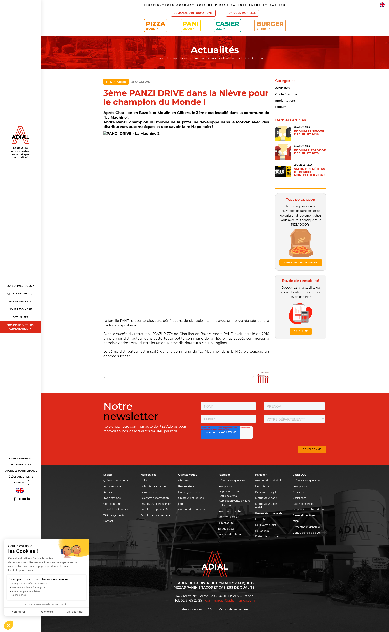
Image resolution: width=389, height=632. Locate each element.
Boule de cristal (228, 495)
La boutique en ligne (153, 486)
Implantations (20, 464)
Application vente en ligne (234, 500)
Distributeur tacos (266, 503)
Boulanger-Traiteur (190, 492)
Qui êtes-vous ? (18, 293)
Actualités (20, 317)
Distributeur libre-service (156, 503)
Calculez (301, 331)
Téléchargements (20, 476)
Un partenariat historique (308, 509)
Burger (270, 25)
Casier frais (299, 492)
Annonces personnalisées (25, 591)
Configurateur (20, 458)
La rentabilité (226, 522)
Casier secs (299, 497)
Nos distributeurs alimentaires (20, 327)
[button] (8, 625)
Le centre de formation (155, 497)
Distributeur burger (267, 536)
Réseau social (19, 595)
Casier (227, 25)
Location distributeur (231, 534)
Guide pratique (286, 94)
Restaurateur (186, 486)
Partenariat (262, 530)
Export (182, 503)
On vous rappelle (242, 12)
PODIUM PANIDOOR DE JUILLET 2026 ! (309, 132)
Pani (191, 25)
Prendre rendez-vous (300, 262)
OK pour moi (75, 611)
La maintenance (150, 492)
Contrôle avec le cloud (306, 532)
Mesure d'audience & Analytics (28, 587)
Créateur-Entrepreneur (192, 497)
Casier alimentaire (304, 515)
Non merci (18, 611)
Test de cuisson (227, 528)
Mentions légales (192, 609)
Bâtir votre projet (228, 516)
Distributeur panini (266, 497)
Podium (281, 107)
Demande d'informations (193, 12)
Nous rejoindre (20, 309)
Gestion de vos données (233, 609)
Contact (20, 482)
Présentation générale (231, 480)
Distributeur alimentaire (155, 515)
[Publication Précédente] (105, 377)
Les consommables (230, 511)
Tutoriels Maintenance (20, 470)
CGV (210, 609)
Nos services (19, 301)
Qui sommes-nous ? (20, 285)
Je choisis (46, 611)
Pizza (155, 25)
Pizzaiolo (183, 480)
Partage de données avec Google (29, 583)
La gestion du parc (230, 491)
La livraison (225, 505)
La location (147, 480)
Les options (225, 486)
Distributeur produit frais (156, 509)
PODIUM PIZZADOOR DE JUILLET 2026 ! (310, 151)
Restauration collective (192, 509)
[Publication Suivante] (259, 377)
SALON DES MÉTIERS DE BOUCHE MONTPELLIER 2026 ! (309, 172)
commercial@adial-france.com (230, 600)
